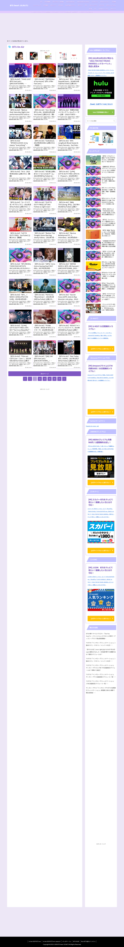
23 (39, 379)
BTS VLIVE (76, 941)
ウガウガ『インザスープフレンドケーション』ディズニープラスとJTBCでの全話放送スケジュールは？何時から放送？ (100, 667)
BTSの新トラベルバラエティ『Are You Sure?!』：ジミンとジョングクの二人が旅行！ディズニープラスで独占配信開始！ (101, 636)
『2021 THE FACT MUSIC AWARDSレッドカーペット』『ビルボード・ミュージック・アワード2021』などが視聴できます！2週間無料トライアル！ (101, 72)
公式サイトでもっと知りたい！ (101, 349)
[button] (114, 121)
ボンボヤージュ (66, 941)
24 (44, 379)
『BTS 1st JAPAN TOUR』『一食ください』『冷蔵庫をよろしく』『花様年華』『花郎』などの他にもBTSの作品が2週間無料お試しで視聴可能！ (101, 448)
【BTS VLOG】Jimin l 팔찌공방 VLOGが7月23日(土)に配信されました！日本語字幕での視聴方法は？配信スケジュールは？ (101, 651)
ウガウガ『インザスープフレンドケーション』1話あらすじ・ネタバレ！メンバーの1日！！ (100, 660)
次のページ (45, 373)
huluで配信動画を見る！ (101, 112)
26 (54, 379)
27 (59, 379)
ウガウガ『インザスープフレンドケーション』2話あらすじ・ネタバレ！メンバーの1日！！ (100, 644)
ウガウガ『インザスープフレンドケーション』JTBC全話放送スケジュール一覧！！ (100, 682)
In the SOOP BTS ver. (35, 941)
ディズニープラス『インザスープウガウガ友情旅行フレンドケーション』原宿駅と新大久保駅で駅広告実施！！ (101, 690)
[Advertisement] (62, 26)
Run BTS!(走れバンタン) (88, 941)
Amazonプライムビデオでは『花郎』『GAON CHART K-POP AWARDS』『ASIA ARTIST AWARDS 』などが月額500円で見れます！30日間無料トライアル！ (100, 377)
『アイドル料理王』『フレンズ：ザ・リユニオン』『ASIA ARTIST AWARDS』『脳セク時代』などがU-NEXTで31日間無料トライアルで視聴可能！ (100, 335)
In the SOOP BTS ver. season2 (52, 941)
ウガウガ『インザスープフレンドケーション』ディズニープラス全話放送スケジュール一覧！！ (101, 675)
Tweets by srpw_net (92, 426)
